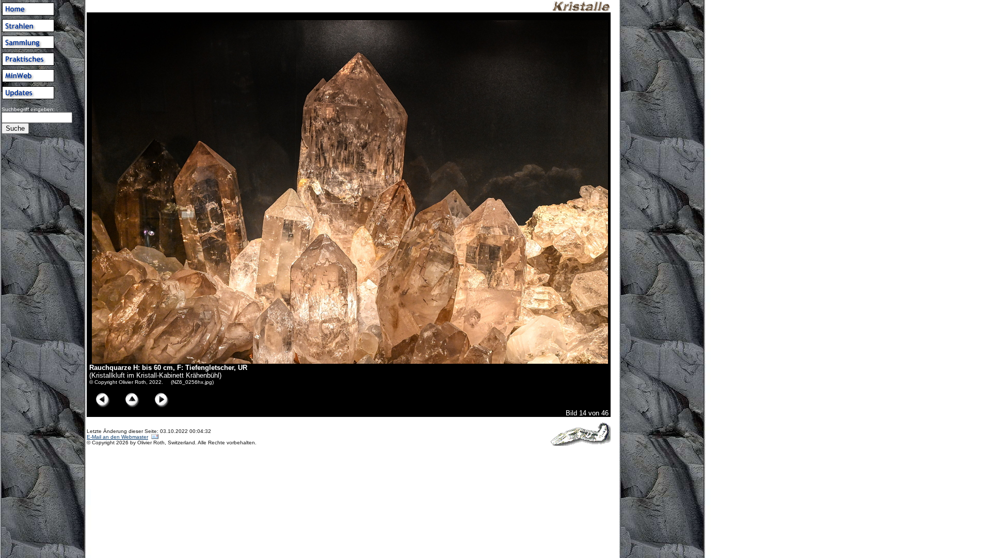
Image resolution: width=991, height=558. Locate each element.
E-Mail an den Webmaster (117, 437)
